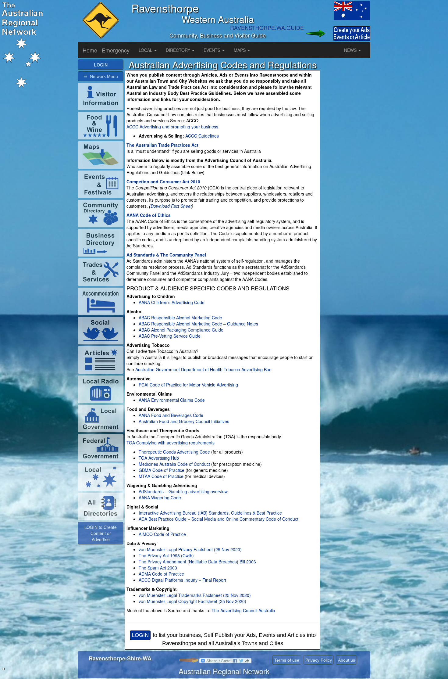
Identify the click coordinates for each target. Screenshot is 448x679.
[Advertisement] (346, 150)
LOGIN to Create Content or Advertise (100, 533)
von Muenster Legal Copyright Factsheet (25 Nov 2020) (192, 601)
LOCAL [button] (146, 50)
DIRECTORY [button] (178, 50)
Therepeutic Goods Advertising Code (174, 452)
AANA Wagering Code (160, 497)
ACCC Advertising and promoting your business (172, 127)
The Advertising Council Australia (243, 610)
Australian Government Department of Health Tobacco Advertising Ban (203, 369)
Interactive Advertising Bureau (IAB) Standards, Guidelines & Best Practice (210, 513)
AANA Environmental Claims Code (172, 400)
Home (90, 50)
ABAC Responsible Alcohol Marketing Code (180, 317)
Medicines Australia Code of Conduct (174, 464)
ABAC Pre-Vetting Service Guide (170, 336)
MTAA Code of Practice (161, 476)
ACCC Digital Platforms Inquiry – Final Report (182, 580)
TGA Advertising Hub (159, 458)
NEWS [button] (351, 50)
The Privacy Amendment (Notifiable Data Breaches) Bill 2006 (197, 562)
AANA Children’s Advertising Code (171, 302)
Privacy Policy (318, 660)
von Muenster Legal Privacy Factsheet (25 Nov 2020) (190, 549)
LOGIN (140, 635)
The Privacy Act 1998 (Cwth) (166, 555)
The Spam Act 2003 (158, 568)
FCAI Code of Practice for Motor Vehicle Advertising (188, 385)
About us (346, 660)
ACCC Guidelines (202, 136)
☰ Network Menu (101, 76)
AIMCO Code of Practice (162, 534)
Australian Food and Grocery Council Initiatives (184, 421)
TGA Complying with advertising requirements (170, 443)
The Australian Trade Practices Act (162, 145)
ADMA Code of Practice (161, 574)
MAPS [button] (240, 50)
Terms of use (286, 660)
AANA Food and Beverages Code (171, 415)
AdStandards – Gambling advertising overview (183, 491)
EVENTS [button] (213, 50)
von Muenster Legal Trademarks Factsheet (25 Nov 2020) (195, 595)
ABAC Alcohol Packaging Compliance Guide (181, 330)
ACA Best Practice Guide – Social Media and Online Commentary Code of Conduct (218, 519)
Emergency (116, 50)
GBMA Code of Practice (161, 470)
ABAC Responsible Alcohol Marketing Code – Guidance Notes (198, 324)
